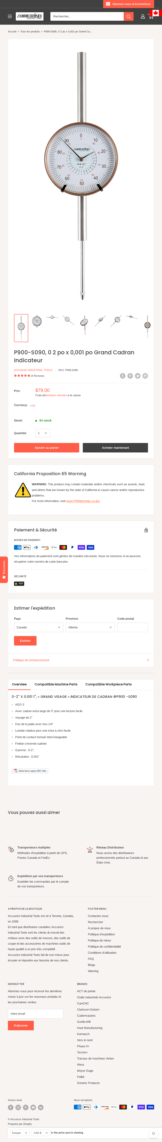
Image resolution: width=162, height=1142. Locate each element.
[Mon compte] (143, 16)
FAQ (91, 958)
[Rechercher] (129, 16)
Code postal (125, 618)
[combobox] (87, 16)
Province (72, 618)
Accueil (12, 31)
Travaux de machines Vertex (95, 1058)
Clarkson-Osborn (88, 1009)
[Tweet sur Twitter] (137, 376)
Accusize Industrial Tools (33, 370)
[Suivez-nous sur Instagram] (18, 1107)
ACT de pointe (86, 991)
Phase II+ (83, 1046)
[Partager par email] (145, 376)
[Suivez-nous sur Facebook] (10, 1107)
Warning (93, 971)
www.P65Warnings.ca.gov (83, 501)
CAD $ (37, 1132)
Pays (17, 618)
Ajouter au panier (47, 447)
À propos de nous (99, 928)
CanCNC (83, 1003)
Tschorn (82, 1052)
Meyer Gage (85, 1070)
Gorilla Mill (83, 1021)
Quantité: (20, 433)
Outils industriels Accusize (94, 997)
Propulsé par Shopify (20, 1123)
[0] (150, 16)
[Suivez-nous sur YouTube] (33, 1107)
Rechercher (95, 922)
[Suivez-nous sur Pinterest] (25, 1107)
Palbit (80, 1076)
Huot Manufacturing (89, 1027)
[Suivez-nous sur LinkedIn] (40, 1107)
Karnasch (83, 1034)
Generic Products (88, 1083)
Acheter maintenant (115, 447)
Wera (80, 1064)
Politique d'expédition (101, 934)
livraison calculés (56, 395)
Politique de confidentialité (104, 946)
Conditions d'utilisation (102, 952)
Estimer (25, 640)
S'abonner (21, 1025)
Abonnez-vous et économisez (131, 4)
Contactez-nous (98, 916)
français (16, 1132)
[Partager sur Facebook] (122, 376)
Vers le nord (84, 1040)
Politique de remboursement (31, 660)
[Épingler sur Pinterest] (130, 376)
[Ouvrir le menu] (10, 16)
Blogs (91, 965)
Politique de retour (99, 940)
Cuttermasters (86, 1015)
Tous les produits (30, 31)
